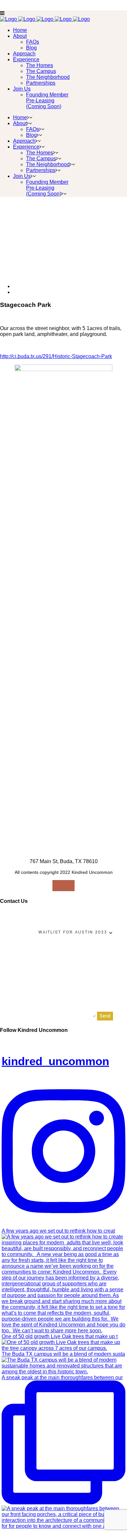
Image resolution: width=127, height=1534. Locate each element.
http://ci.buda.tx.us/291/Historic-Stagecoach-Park (56, 356)
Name (7, 914)
